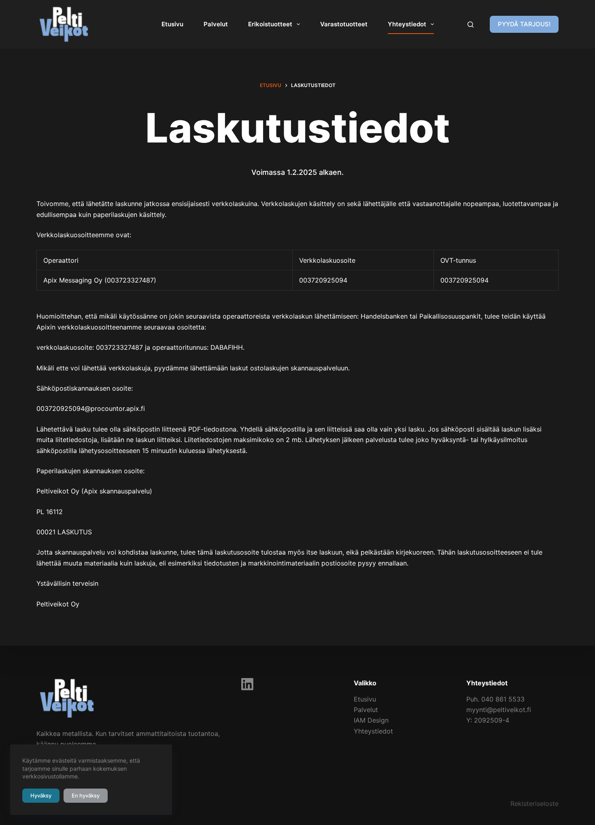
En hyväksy (86, 795)
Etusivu (172, 24)
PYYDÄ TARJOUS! (524, 24)
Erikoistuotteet (270, 24)
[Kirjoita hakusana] (471, 24)
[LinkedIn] (247, 684)
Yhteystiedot (407, 24)
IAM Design (371, 720)
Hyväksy (40, 795)
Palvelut (216, 24)
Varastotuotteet (344, 24)
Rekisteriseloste (534, 803)
